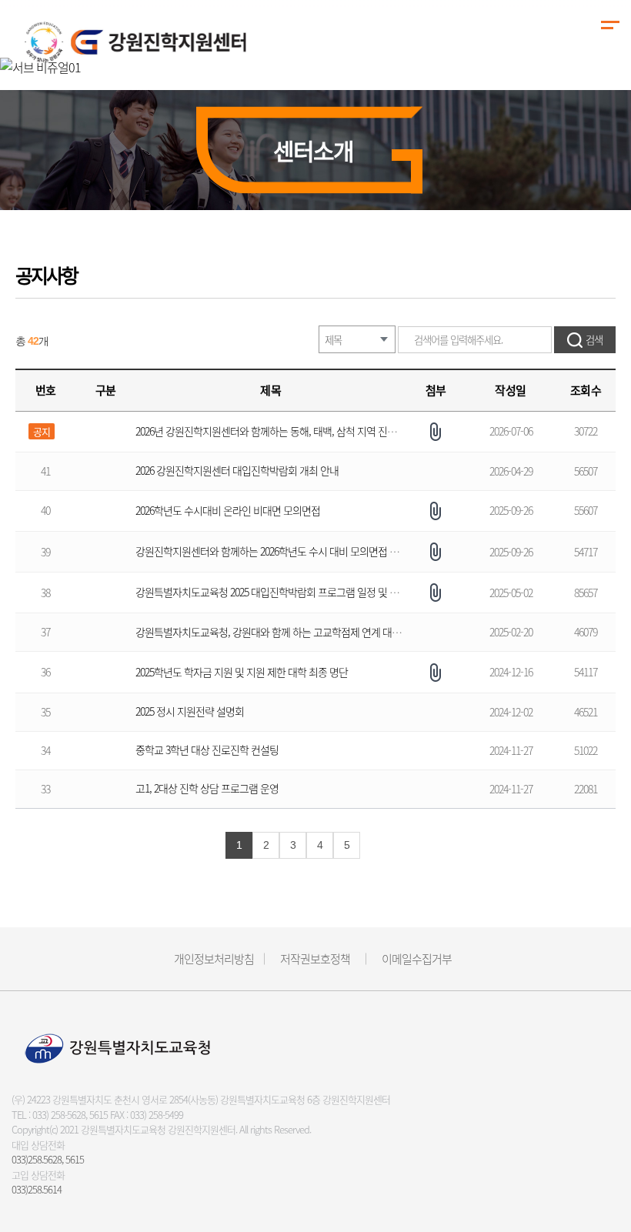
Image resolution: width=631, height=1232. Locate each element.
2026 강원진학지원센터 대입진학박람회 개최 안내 (238, 470)
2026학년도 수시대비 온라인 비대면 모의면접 (227, 510)
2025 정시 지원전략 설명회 (189, 711)
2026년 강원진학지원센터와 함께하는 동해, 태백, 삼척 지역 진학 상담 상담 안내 (297, 431)
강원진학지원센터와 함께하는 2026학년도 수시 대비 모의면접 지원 (272, 551)
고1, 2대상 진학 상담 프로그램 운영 (207, 788)
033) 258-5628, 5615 (70, 1114)
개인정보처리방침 (214, 958)
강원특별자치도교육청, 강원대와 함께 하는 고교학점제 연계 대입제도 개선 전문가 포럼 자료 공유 (334, 631)
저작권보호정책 (315, 958)
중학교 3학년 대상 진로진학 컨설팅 (207, 749)
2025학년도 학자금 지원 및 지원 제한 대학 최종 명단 (241, 671)
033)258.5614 (37, 1189)
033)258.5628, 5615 (48, 1159)
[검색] (585, 339)
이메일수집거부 (417, 958)
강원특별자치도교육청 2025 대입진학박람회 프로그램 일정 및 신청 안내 (282, 591)
